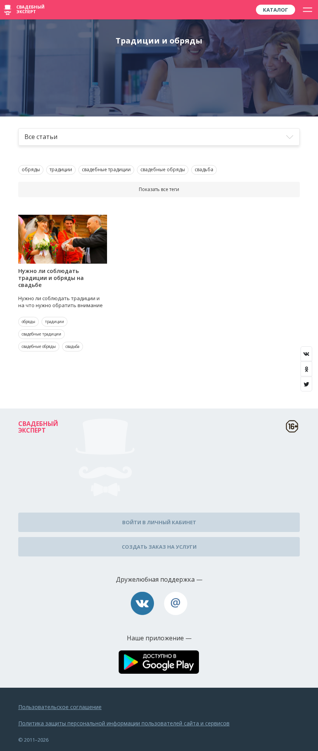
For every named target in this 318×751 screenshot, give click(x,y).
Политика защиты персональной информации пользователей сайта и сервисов (124, 723)
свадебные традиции (106, 169)
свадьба (204, 169)
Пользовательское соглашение (60, 707)
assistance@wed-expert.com (175, 603)
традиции (61, 169)
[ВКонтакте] (306, 353)
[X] (306, 384)
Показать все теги (159, 189)
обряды (31, 169)
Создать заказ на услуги (159, 546)
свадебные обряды (162, 169)
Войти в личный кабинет (159, 522)
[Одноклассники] (306, 369)
